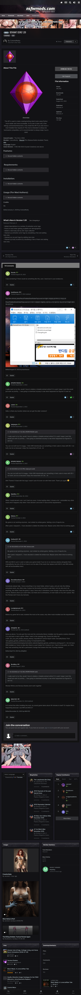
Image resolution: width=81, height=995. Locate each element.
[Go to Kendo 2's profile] (63, 805)
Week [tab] (57, 779)
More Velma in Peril (9, 919)
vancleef (68, 784)
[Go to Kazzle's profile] (8, 273)
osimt (13, 405)
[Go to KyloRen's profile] (8, 495)
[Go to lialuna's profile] (8, 517)
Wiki (4, 142)
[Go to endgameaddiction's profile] (63, 797)
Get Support (66, 76)
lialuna (13, 516)
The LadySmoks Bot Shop (42, 779)
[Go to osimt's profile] (8, 406)
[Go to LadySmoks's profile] (31, 780)
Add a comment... (22, 735)
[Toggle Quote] (8, 432)
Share (59, 41)
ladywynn (14, 424)
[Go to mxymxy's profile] (45, 869)
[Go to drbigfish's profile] (8, 629)
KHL (67, 811)
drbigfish (14, 628)
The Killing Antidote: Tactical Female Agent (16, 937)
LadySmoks (39, 781)
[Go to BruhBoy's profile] (8, 665)
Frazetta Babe (7, 874)
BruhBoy (14, 664)
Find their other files (14, 42)
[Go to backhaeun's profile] (8, 293)
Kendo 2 (68, 805)
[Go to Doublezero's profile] (63, 791)
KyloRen (14, 494)
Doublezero (69, 790)
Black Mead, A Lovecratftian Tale (18, 969)
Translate (20, 777)
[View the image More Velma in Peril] (21, 899)
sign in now (48, 728)
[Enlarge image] (26, 92)
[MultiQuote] (7, 284)
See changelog (34, 220)
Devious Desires (12, 960)
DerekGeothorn (16, 580)
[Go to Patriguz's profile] (31, 792)
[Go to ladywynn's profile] (8, 425)
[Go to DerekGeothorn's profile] (8, 581)
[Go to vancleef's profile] (63, 785)
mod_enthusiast (14, 981)
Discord (21, 140)
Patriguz (38, 795)
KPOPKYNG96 (16, 383)
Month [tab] (64, 779)
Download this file (66, 69)
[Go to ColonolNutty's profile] (5, 41)
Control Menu (11, 987)
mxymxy (52, 869)
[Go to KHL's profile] (63, 812)
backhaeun (15, 292)
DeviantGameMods (15, 962)
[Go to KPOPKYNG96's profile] (8, 384)
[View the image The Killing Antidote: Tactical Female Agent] (21, 930)
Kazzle (13, 272)
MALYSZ (14, 699)
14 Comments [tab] (9, 266)
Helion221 (14, 539)
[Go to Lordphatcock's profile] (8, 609)
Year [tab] (70, 779)
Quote (12, 285)
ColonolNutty (15, 41)
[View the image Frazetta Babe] (21, 860)
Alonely (11, 954)
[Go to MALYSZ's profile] (8, 700)
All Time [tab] (76, 779)
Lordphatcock (16, 608)
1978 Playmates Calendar (42, 804)
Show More (67, 818)
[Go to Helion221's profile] (8, 540)
